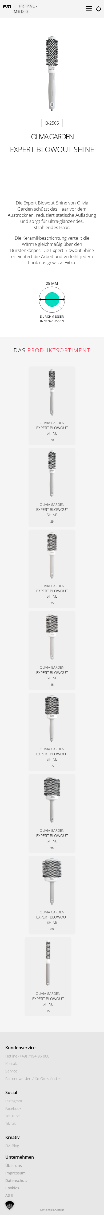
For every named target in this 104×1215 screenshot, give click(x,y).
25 (52, 521)
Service (11, 1071)
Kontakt (11, 1063)
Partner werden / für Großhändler (33, 1078)
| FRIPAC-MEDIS (26, 8)
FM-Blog (12, 1145)
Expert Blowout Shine (52, 430)
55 (52, 766)
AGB (9, 1195)
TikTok (10, 1123)
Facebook (13, 1108)
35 (52, 603)
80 (52, 929)
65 (52, 848)
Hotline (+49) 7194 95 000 (27, 1056)
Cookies (12, 1187)
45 (52, 685)
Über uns (13, 1165)
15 (48, 1011)
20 (52, 440)
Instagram (13, 1100)
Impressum (15, 1172)
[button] (9, 1205)
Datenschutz (16, 1180)
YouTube (12, 1115)
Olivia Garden (52, 136)
